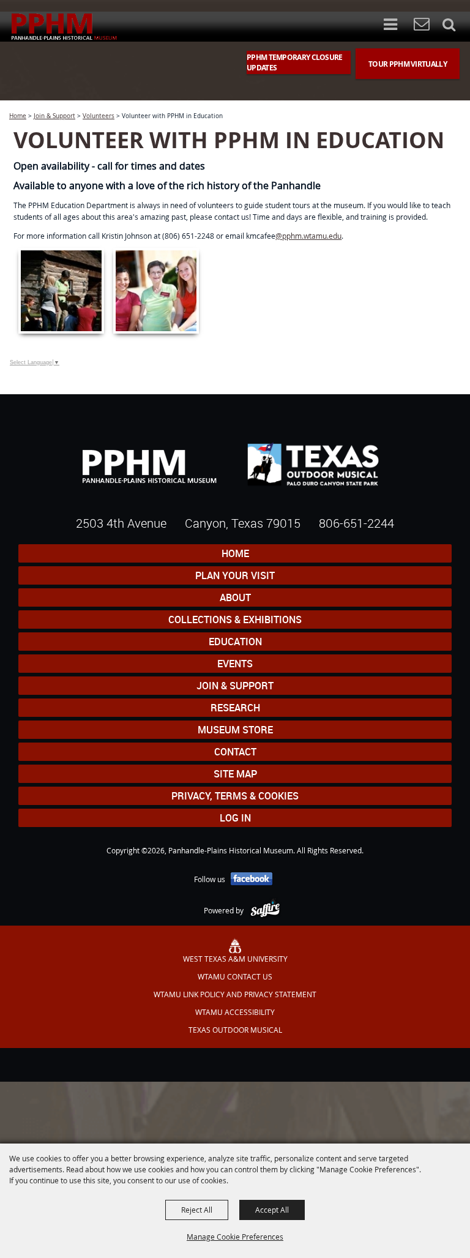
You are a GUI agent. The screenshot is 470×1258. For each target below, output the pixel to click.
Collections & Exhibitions (235, 619)
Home (17, 116)
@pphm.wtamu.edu (308, 236)
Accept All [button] (272, 1210)
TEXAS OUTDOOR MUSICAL (235, 1030)
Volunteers (98, 116)
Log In (235, 818)
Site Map (235, 774)
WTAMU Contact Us (235, 976)
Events (235, 663)
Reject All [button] (196, 1210)
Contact (235, 751)
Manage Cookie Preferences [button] (235, 1236)
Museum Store (235, 729)
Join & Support (54, 116)
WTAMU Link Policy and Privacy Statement (235, 994)
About (235, 597)
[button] (396, 25)
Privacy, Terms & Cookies (235, 796)
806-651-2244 (356, 523)
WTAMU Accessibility (235, 1012)
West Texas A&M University (235, 959)
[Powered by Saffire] (265, 910)
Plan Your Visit (235, 575)
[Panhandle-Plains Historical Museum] (64, 27)
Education (235, 641)
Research (235, 707)
